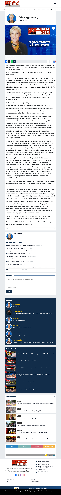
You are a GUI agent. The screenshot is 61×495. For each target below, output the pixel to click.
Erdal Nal (16, 318)
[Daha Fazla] (14, 61)
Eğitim (56, 9)
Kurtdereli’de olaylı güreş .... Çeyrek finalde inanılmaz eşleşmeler (33, 439)
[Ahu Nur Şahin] (9, 341)
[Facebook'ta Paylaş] (6, 61)
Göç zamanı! (16, 306)
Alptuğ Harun (17, 311)
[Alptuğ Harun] (9, 312)
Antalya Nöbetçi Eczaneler (44, 461)
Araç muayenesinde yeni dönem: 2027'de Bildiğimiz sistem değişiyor (32, 313)
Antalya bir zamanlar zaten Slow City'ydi (18, 256)
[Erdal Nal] (9, 319)
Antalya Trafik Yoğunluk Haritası (45, 466)
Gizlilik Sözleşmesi (10, 479)
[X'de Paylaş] (9, 61)
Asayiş (34, 9)
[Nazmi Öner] (9, 326)
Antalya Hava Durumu (43, 462)
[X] (18, 475)
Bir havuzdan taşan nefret (14, 269)
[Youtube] (23, 475)
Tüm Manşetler (41, 469)
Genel (28, 9)
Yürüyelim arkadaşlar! (13, 264)
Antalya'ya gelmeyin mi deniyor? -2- (17, 251)
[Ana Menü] (55, 3)
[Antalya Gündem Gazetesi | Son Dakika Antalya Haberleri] (12, 3)
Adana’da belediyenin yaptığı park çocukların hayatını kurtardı (36, 403)
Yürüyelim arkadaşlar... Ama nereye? (17, 261)
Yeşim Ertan (23, 20)
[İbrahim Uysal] (9, 334)
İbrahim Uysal (17, 333)
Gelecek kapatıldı (12, 259)
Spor (39, 9)
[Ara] (53, 3)
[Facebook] (15, 475)
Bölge (18, 401)
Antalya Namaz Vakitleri (43, 464)
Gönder (9, 291)
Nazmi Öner (16, 325)
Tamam (55, 493)
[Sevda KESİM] (9, 305)
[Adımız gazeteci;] (30, 40)
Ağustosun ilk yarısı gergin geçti (22, 327)
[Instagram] (21, 475)
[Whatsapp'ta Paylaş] (12, 61)
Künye (7, 481)
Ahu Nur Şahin (17, 340)
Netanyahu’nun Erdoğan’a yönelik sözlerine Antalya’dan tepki (36, 418)
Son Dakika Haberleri (43, 471)
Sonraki (51, 229)
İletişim (33, 479)
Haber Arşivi (41, 472)
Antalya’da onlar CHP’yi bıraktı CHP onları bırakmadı (33, 432)
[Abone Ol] (54, 61)
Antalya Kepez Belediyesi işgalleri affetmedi (31, 425)
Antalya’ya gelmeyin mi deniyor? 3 (17, 248)
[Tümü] (54, 300)
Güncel (10, 9)
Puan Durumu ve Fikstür (43, 467)
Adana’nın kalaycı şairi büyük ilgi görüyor (30, 411)
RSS (17, 488)
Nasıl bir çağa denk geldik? (20, 335)
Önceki (9, 229)
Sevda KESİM (16, 304)
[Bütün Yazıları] (54, 242)
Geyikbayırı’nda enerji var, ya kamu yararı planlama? (21, 245)
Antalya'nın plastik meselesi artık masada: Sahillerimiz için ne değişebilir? (33, 342)
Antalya (3, 9)
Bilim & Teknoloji (47, 9)
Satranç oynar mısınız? (19, 320)
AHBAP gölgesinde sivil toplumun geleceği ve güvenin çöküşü (24, 267)
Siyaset (16, 9)
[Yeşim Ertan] (11, 18)
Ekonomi (22, 9)
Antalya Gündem (35, 481)
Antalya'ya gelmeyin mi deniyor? (16, 253)
